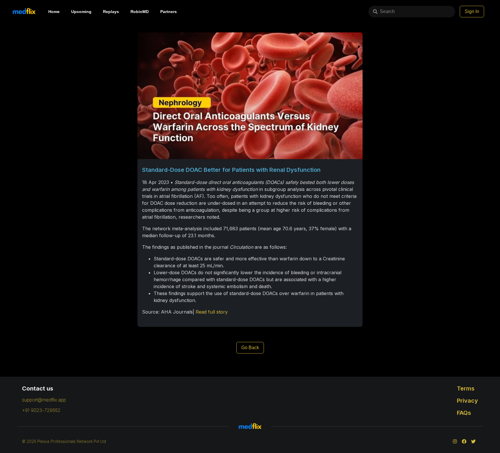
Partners (168, 11)
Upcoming (81, 11)
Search (387, 11)
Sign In (472, 11)
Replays (111, 11)
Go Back (250, 347)
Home (54, 11)
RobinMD (139, 11)
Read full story (212, 312)
